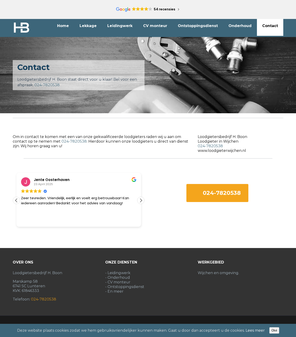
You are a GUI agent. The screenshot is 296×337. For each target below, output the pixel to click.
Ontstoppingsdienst (198, 26)
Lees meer (255, 330)
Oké (274, 330)
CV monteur (155, 26)
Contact (270, 26)
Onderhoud (240, 26)
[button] (140, 200)
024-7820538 (47, 85)
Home (63, 26)
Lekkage (88, 26)
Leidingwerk (120, 26)
